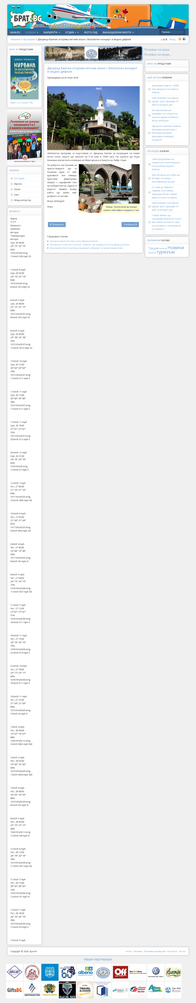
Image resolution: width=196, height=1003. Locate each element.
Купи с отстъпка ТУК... (22, 102)
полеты (163, 248)
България (19, 178)
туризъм (165, 252)
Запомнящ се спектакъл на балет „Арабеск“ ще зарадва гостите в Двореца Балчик (89, 244)
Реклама (137, 951)
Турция (153, 248)
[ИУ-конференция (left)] (24, 136)
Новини (30, 32)
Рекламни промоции (155, 951)
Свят (16, 194)
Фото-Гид (90, 32)
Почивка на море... (158, 54)
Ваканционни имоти (117, 32)
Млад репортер (22, 200)
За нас (182, 951)
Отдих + (70, 32)
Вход (172, 39)
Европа (18, 183)
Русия (17, 189)
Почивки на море (157, 49)
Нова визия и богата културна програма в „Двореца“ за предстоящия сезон (86, 248)
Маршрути (50, 32)
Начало (15, 32)
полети (152, 252)
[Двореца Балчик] (93, 53)
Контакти (172, 951)
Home (129, 951)
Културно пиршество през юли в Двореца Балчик (74, 241)
